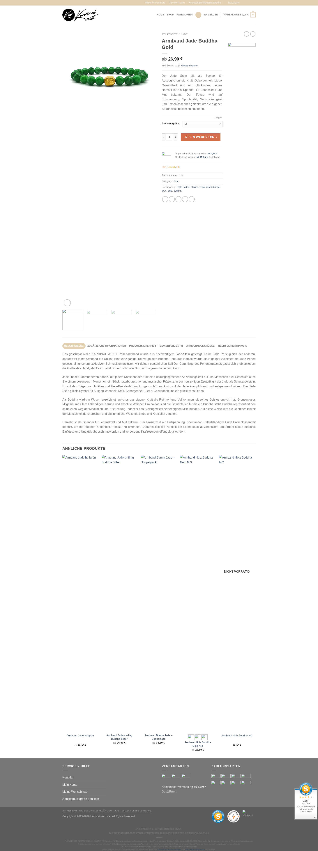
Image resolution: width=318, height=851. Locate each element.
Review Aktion (177, 2)
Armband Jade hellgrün (80, 735)
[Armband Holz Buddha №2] (237, 593)
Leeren (218, 118)
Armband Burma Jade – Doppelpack (158, 737)
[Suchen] (198, 15)
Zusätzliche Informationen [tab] (106, 345)
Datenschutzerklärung (95, 810)
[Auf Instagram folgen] (247, 2)
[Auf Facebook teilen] (165, 199)
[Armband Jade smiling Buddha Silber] (119, 593)
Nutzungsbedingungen (195, 849)
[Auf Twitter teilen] (172, 199)
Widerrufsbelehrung (136, 810)
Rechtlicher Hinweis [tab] (232, 345)
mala (179, 187)
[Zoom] (67, 303)
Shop (170, 14)
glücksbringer (213, 187)
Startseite (169, 34)
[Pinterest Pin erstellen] (185, 199)
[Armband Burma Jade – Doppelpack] (158, 593)
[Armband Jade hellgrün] (80, 593)
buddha (177, 190)
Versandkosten (189, 65)
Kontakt (67, 777)
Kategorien (184, 14)
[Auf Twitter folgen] (250, 2)
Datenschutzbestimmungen (169, 849)
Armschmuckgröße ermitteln (80, 798)
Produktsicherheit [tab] (142, 345)
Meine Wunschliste (155, 2)
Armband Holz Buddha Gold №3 (198, 744)
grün (164, 190)
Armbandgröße (170, 123)
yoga (202, 187)
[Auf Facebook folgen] (243, 2)
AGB (116, 810)
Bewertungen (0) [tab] (171, 345)
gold (170, 190)
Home (160, 14)
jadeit (186, 187)
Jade (184, 34)
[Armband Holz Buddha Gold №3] (197, 593)
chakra (194, 187)
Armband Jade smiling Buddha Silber (119, 737)
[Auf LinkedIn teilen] (192, 199)
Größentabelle (171, 167)
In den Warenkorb (201, 137)
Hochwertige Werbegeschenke (205, 2)
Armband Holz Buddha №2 (237, 735)
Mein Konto (69, 784)
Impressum (69, 810)
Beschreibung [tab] (74, 345)
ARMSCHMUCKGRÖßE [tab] (200, 345)
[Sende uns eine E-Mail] (254, 2)
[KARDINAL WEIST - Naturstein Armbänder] (80, 15)
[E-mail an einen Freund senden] (178, 199)
